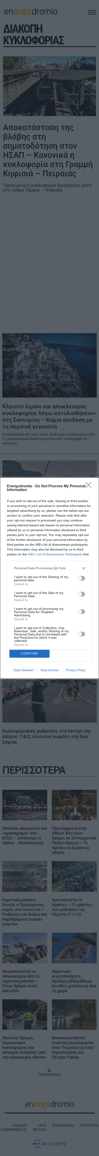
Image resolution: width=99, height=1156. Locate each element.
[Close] (90, 486)
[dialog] (49, 578)
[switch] (81, 578)
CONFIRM (29, 653)
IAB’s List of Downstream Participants (55, 554)
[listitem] (49, 568)
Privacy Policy (76, 670)
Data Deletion (23, 670)
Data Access (49, 670)
